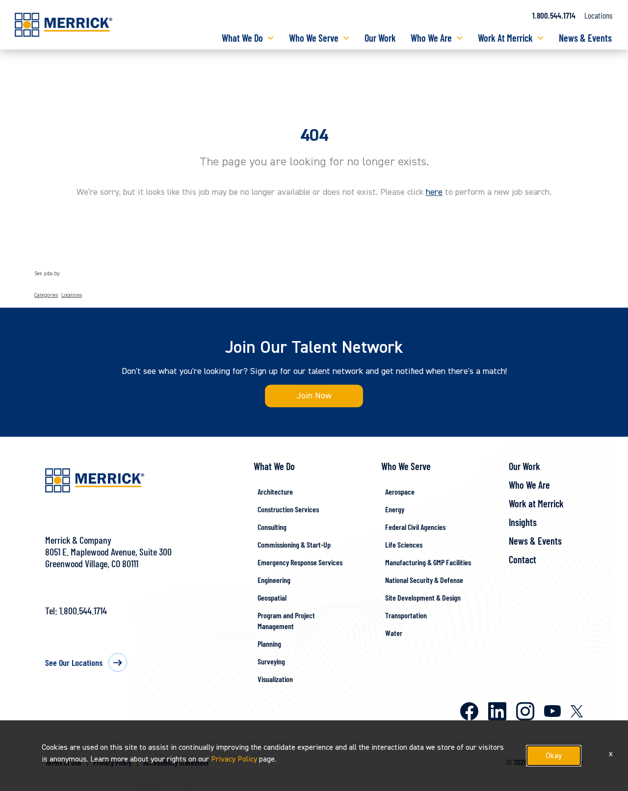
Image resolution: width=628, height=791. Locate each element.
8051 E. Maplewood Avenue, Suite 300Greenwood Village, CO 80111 (108, 557)
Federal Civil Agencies (415, 526)
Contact (522, 559)
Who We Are (431, 38)
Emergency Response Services (300, 562)
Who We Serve (314, 38)
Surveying (271, 661)
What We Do (242, 38)
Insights (523, 522)
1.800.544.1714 (554, 15)
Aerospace (400, 491)
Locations (598, 15)
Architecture (275, 491)
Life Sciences (403, 544)
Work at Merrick (536, 503)
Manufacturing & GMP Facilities (428, 562)
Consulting (272, 526)
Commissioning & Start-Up (294, 544)
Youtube (552, 711)
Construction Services (288, 509)
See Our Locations (74, 662)
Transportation (406, 615)
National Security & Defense (424, 579)
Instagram (525, 711)
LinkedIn (497, 711)
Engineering (274, 579)
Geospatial (272, 597)
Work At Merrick (505, 38)
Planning (269, 643)
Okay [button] (554, 756)
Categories (46, 295)
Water (393, 632)
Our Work (380, 38)
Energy (394, 509)
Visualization (275, 679)
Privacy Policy (234, 759)
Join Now (314, 395)
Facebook (469, 711)
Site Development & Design (423, 597)
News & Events (585, 38)
